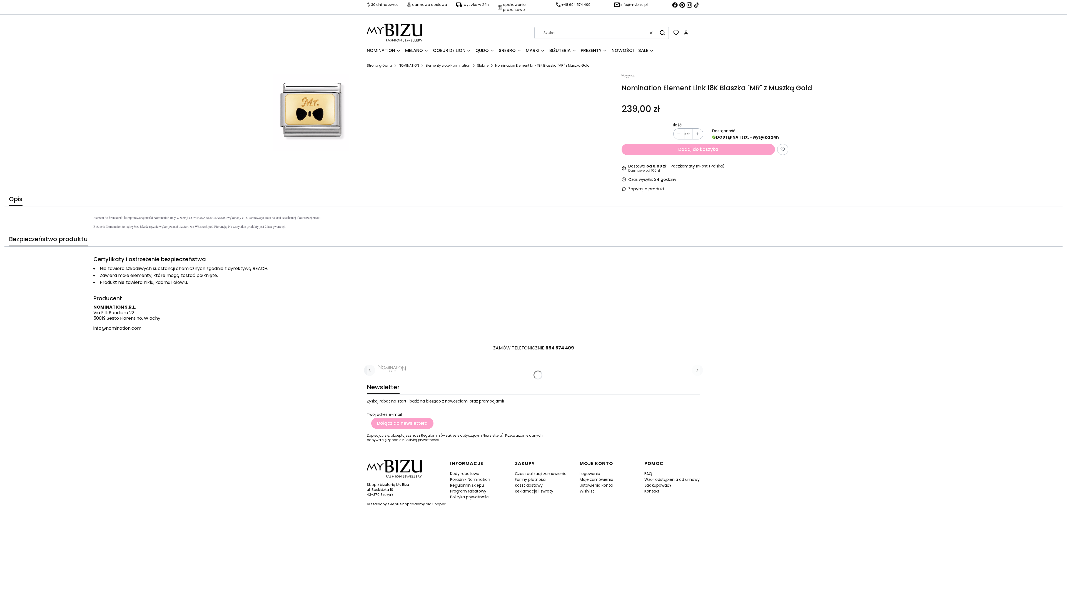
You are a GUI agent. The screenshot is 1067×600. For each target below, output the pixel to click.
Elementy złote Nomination (448, 65)
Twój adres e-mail (384, 414)
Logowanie (590, 473)
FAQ (648, 473)
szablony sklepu (385, 504)
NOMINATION (409, 65)
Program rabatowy (468, 491)
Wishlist (587, 491)
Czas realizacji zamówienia (541, 473)
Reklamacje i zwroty (534, 491)
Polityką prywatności (422, 440)
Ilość (677, 125)
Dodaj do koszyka (698, 149)
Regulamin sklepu (467, 485)
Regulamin (430, 435)
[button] (662, 33)
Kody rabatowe (464, 473)
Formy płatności (530, 479)
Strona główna (379, 65)
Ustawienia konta (596, 485)
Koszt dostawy (529, 485)
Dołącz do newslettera (402, 423)
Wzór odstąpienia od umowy (672, 479)
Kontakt (651, 491)
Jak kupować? (658, 485)
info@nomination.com (117, 328)
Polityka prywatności (470, 497)
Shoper (439, 504)
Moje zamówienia (596, 479)
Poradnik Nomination (470, 479)
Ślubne (482, 65)
